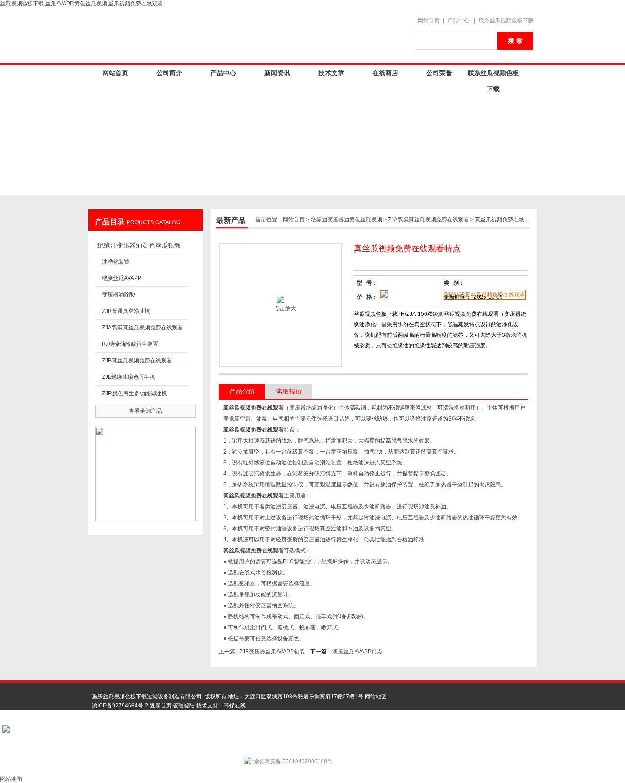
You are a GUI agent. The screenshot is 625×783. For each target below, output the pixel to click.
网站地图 (376, 696)
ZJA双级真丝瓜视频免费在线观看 (142, 327)
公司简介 (169, 72)
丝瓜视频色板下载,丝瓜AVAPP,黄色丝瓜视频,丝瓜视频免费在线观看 (81, 3)
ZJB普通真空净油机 (126, 311)
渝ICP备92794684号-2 (120, 705)
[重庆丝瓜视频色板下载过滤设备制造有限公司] (248, 35)
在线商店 (385, 72)
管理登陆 (184, 705)
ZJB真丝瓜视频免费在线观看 (137, 360)
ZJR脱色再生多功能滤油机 (134, 393)
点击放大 (284, 308)
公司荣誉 (439, 72)
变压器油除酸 (118, 295)
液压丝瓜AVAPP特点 (357, 651)
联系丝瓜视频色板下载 (506, 20)
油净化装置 (115, 262)
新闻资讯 (277, 72)
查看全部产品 (145, 411)
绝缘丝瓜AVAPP (121, 278)
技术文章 (331, 72)
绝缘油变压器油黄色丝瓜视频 (139, 245)
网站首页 (429, 20)
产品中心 (458, 20)
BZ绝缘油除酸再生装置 (130, 344)
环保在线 (235, 705)
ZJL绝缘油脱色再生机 (128, 377)
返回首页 (161, 705)
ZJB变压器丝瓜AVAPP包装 (272, 651)
